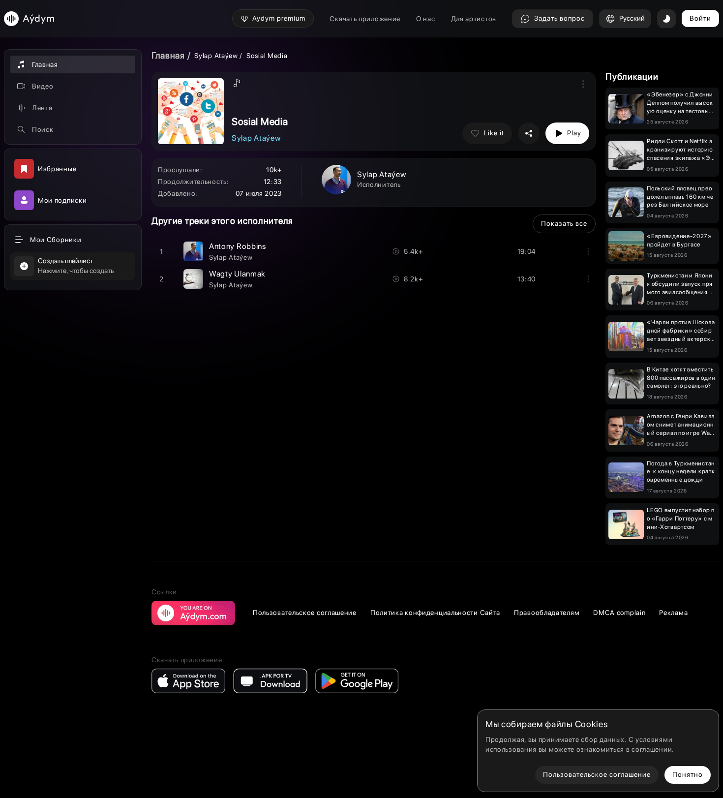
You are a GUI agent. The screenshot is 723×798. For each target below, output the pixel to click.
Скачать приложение (365, 19)
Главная (168, 55)
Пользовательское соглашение (305, 612)
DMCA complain (619, 612)
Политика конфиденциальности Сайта (435, 612)
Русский (632, 18)
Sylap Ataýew (216, 56)
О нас (425, 19)
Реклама (673, 612)
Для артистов (473, 19)
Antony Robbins (237, 246)
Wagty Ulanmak (237, 273)
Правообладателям (546, 612)
